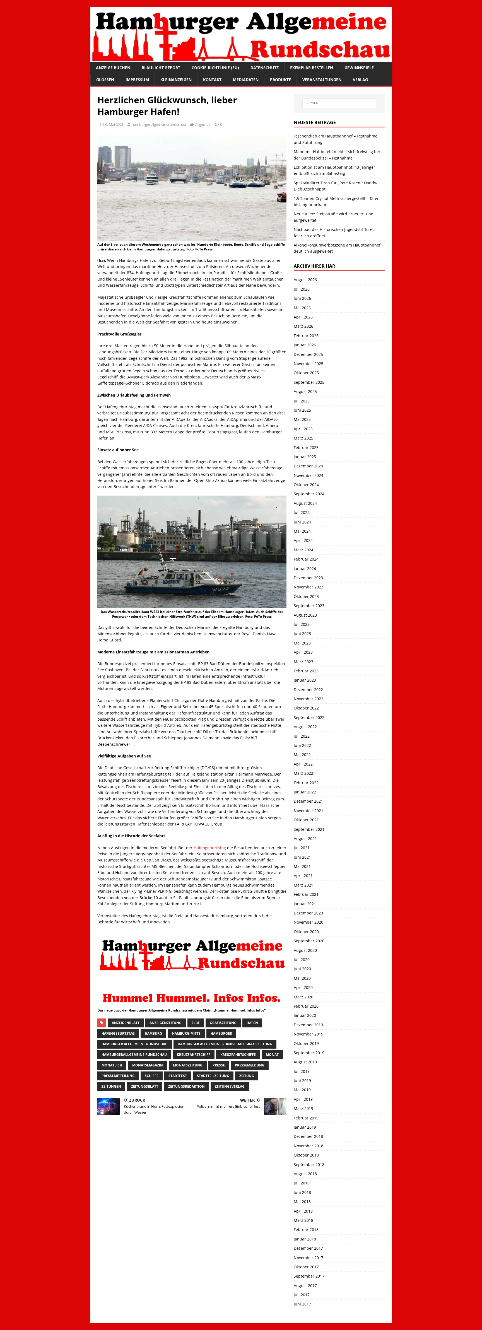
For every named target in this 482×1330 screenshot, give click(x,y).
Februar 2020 (306, 1006)
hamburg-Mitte (186, 1033)
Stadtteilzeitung (213, 1075)
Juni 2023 (302, 633)
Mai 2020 (302, 978)
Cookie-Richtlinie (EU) (215, 67)
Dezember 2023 (308, 577)
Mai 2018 (302, 1201)
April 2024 (303, 540)
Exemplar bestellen (311, 67)
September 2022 (309, 717)
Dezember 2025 (308, 354)
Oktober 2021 (306, 819)
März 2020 (303, 997)
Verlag (360, 79)
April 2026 (303, 317)
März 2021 (303, 885)
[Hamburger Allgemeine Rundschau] (241, 58)
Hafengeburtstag (210, 847)
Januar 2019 (305, 1127)
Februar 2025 (306, 447)
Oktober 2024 (306, 484)
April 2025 (303, 428)
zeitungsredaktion (186, 1086)
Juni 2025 (302, 410)
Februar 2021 (306, 894)
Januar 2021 (305, 903)
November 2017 (308, 1257)
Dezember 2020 (308, 913)
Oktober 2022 (306, 708)
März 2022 (303, 773)
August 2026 (305, 279)
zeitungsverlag (230, 1086)
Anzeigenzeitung (166, 1022)
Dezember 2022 (308, 689)
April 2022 (303, 764)
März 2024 (303, 549)
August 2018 (305, 1173)
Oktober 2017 (306, 1266)
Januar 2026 (305, 344)
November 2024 (308, 475)
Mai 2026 (302, 307)
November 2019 (308, 1034)
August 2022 (305, 726)
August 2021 (305, 838)
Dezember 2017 (308, 1248)
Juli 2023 (302, 624)
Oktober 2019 (306, 1043)
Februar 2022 (306, 782)
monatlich (112, 1065)
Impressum (137, 79)
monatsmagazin (147, 1065)
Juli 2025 (302, 401)
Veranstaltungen (321, 79)
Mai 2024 (302, 531)
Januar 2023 (305, 680)
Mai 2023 (302, 643)
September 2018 (309, 1164)
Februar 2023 (306, 671)
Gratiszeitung (223, 1022)
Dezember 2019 (308, 1024)
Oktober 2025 (306, 372)
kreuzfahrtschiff (193, 1054)
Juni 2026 (302, 298)
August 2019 (305, 1062)
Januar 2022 (305, 792)
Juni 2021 (302, 857)
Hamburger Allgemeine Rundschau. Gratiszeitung (225, 1044)
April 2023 (303, 652)
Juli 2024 (302, 512)
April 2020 (303, 987)
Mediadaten (246, 79)
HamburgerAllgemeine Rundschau (134, 1054)
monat (272, 1054)
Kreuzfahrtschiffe (238, 1054)
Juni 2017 (302, 1304)
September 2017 (309, 1276)
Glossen (105, 79)
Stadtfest (177, 1075)
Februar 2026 (306, 335)
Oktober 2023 (306, 596)
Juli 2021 (302, 847)
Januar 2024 (305, 568)
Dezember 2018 (308, 1136)
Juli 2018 (302, 1183)
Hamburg (153, 1033)
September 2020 (309, 940)
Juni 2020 (302, 968)
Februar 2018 (306, 1229)
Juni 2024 (302, 522)
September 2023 (309, 605)
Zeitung (246, 1075)
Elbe (196, 1022)
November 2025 (308, 363)
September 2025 (309, 382)
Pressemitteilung (118, 1075)
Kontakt (212, 79)
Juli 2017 (302, 1294)
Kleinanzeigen (176, 79)
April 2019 (303, 1099)
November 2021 (308, 810)
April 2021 (303, 875)
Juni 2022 (302, 745)
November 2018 (308, 1145)
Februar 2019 (306, 1118)
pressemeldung (249, 1065)
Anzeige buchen (113, 67)
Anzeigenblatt (125, 1022)
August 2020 (305, 950)
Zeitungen (111, 1086)
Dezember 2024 (308, 466)
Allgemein (203, 124)
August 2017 (305, 1285)
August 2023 (305, 615)
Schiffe (151, 1075)
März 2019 (303, 1108)
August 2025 (305, 391)
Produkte (280, 79)
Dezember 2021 (308, 801)
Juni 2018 (302, 1192)
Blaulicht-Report (161, 67)
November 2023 (308, 587)
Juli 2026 (302, 289)
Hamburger (221, 1033)
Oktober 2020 (306, 931)
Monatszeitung (188, 1065)
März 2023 (303, 661)
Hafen (252, 1022)
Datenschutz (264, 67)
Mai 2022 (302, 754)
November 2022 (308, 698)
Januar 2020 (305, 1015)
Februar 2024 (306, 559)
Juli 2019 (302, 1071)
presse (219, 1065)
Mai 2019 (302, 1089)
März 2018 (303, 1220)
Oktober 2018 (306, 1155)
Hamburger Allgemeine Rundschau (135, 1044)
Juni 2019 (302, 1080)
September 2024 (309, 493)
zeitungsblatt (144, 1086)
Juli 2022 (302, 736)
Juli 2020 (302, 959)
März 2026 (303, 326)
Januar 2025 (305, 456)
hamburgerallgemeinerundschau (159, 124)
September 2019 (309, 1052)
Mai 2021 (302, 866)
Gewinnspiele (359, 67)
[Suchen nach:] (339, 103)
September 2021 (309, 829)
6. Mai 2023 (114, 124)
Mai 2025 (302, 419)
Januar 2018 (305, 1239)
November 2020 (308, 922)
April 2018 (303, 1211)
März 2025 (303, 438)
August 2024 (305, 503)
